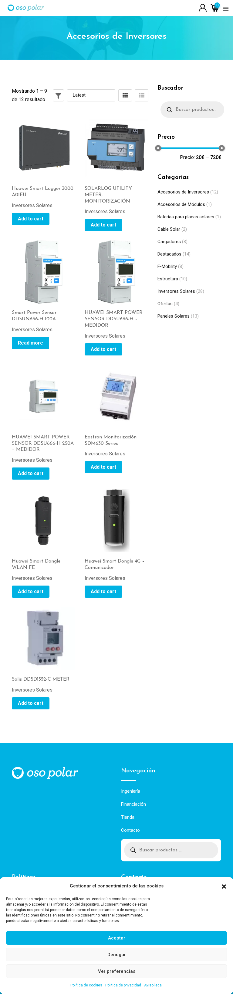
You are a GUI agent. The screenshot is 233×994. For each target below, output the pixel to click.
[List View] (141, 95)
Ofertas (165, 303)
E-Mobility (167, 266)
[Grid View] (125, 95)
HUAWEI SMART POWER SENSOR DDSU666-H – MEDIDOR (114, 319)
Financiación (133, 804)
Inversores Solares (176, 291)
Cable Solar (168, 229)
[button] (224, 886)
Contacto (130, 830)
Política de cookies (86, 985)
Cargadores (169, 241)
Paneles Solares (173, 316)
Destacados (169, 254)
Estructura (167, 279)
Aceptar (116, 938)
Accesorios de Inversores (183, 192)
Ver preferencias (116, 971)
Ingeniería (130, 791)
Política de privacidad (123, 985)
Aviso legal (153, 985)
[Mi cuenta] (202, 7)
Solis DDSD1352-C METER (40, 679)
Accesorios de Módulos (181, 204)
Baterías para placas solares (185, 217)
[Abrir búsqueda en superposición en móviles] (192, 109)
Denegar (116, 954)
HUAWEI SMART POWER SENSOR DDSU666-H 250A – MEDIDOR (43, 443)
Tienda (127, 817)
